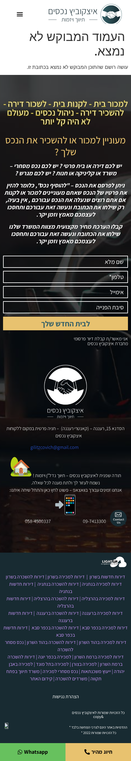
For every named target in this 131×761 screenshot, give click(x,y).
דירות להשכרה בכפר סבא (55, 628)
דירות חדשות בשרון (107, 577)
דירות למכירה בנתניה (102, 584)
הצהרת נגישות (65, 696)
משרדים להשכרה (71, 678)
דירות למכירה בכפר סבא (105, 628)
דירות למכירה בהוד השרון (102, 642)
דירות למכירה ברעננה (102, 613)
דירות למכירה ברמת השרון (99, 657)
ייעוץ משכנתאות (96, 671)
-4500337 (41, 521)
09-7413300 (94, 521)
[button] (20, 14)
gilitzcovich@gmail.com (54, 447)
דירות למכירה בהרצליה (103, 598)
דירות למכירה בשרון (66, 577)
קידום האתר (41, 678)
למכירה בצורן (84, 664)
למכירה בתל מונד (52, 664)
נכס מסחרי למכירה (60, 671)
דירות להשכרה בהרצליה (56, 598)
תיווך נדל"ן (55, 475)
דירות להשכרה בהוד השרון (51, 642)
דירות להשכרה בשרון (25, 577)
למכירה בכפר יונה (54, 657)
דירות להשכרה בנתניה (58, 584)
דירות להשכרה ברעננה (58, 613)
